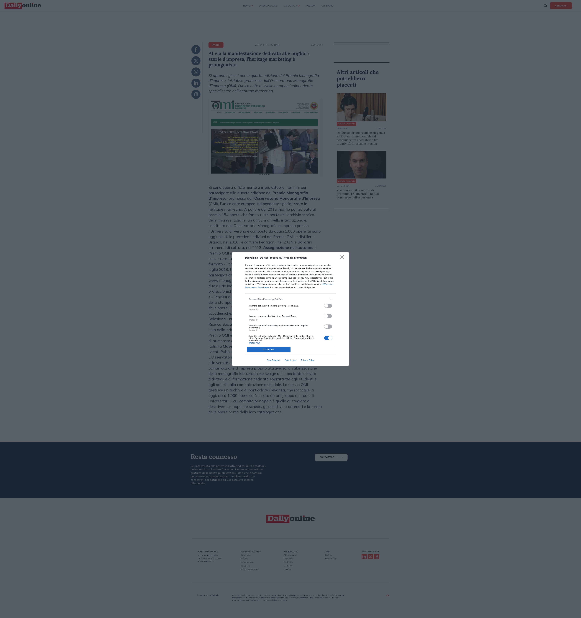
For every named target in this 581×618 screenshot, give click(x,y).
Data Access (290, 360)
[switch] (328, 306)
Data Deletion (273, 360)
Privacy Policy (307, 360)
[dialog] (290, 309)
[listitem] (290, 299)
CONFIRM (268, 349)
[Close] (343, 258)
